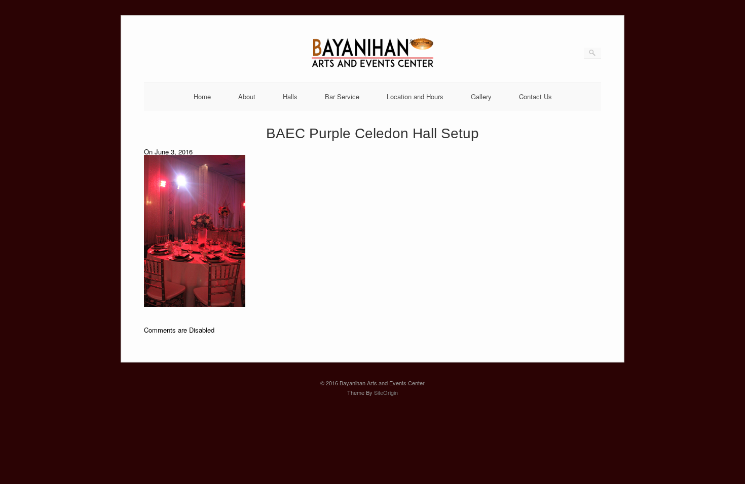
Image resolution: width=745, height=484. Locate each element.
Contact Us (535, 96)
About (246, 96)
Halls (290, 96)
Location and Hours (415, 96)
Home (202, 96)
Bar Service (342, 96)
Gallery (481, 96)
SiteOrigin (386, 392)
